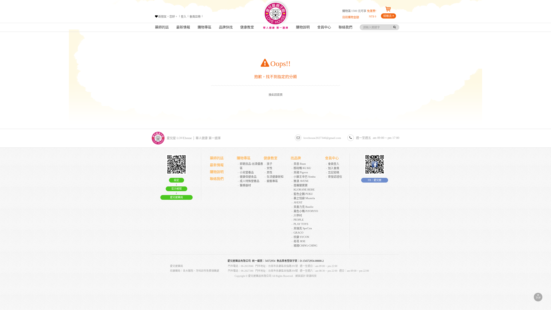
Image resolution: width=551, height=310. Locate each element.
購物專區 (204, 27)
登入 (183, 16)
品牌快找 (226, 27)
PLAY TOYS (301, 224)
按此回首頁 (276, 94)
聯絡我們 (345, 27)
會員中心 (324, 27)
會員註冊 (195, 16)
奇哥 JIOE (299, 241)
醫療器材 (245, 185)
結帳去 (387, 15)
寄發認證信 (335, 176)
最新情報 (183, 27)
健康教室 (247, 27)
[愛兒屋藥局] (275, 16)
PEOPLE (299, 219)
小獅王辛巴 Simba (305, 176)
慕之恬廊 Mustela (304, 198)
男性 (269, 172)
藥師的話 (162, 27)
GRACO (298, 232)
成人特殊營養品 (249, 181)
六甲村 (298, 215)
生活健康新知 (275, 176)
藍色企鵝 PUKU (303, 193)
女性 (269, 168)
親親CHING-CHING (305, 245)
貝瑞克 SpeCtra (303, 228)
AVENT (298, 202)
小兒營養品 (247, 172)
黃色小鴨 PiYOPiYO (306, 211)
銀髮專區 (272, 181)
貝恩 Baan (300, 163)
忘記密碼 (333, 172)
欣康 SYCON (301, 237)
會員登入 (333, 163)
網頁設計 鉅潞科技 (306, 275)
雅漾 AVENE (301, 181)
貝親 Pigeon (301, 172)
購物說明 (303, 27)
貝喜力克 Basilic (304, 206)
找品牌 (296, 158)
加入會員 (333, 168)
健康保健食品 (248, 176)
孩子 (269, 163)
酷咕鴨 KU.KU (302, 168)
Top (538, 297)
